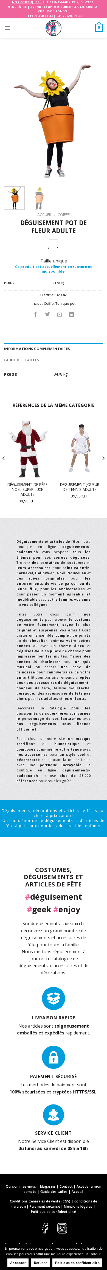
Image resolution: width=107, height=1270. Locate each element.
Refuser (40, 1263)
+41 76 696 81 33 (68, 16)
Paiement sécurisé (45, 1206)
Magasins (48, 1186)
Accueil (44, 214)
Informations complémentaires (37, 348)
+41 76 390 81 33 (40, 16)
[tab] (53, 348)
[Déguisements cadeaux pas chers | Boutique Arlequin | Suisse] (53, 28)
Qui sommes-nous (21, 1186)
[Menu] (7, 28)
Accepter (18, 1263)
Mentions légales (78, 1206)
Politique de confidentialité (53, 1211)
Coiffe (64, 214)
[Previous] (13, 118)
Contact (66, 1186)
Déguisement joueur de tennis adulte (79, 487)
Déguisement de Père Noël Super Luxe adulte (27, 489)
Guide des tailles (21, 359)
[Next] (94, 118)
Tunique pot (65, 303)
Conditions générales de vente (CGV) (40, 1201)
